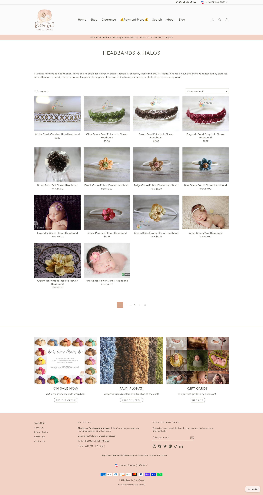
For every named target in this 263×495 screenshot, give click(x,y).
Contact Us (39, 441)
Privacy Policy (41, 432)
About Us (38, 427)
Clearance (109, 19)
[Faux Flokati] (131, 360)
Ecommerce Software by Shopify (131, 484)
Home (82, 19)
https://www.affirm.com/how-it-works (148, 455)
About (170, 19)
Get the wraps (65, 400)
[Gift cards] (197, 360)
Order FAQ (39, 436)
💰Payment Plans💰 (134, 19)
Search (157, 19)
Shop (94, 19)
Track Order (40, 423)
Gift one (197, 400)
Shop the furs (131, 400)
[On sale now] (65, 360)
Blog (182, 19)
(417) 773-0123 (102, 441)
